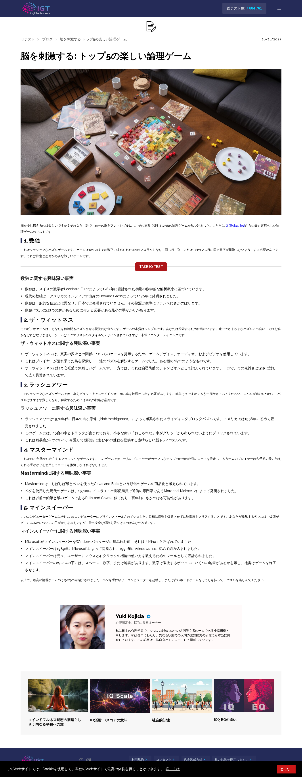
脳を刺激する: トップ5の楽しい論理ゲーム (93, 39)
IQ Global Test (235, 225)
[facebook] (81, 760)
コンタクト (164, 759)
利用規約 (138, 759)
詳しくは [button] (173, 769)
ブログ (47, 39)
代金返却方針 (193, 759)
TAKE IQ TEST (151, 267)
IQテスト (28, 39)
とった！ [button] (286, 769)
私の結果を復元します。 (231, 759)
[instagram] (88, 760)
